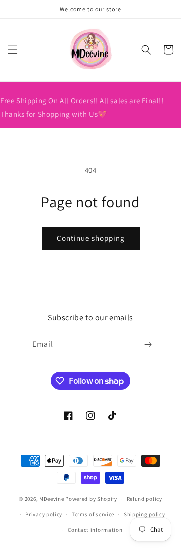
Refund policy (144, 498)
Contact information (95, 529)
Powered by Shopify (91, 498)
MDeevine (51, 498)
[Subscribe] (148, 344)
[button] (13, 50)
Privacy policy (43, 514)
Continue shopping (91, 238)
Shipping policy (144, 514)
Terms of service (93, 514)
